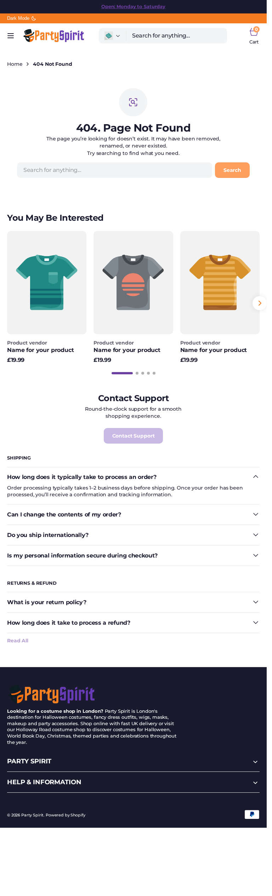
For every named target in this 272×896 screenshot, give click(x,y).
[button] (10, 36)
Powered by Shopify (65, 815)
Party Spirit (32, 815)
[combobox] (176, 36)
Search (232, 170)
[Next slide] (260, 303)
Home (14, 64)
